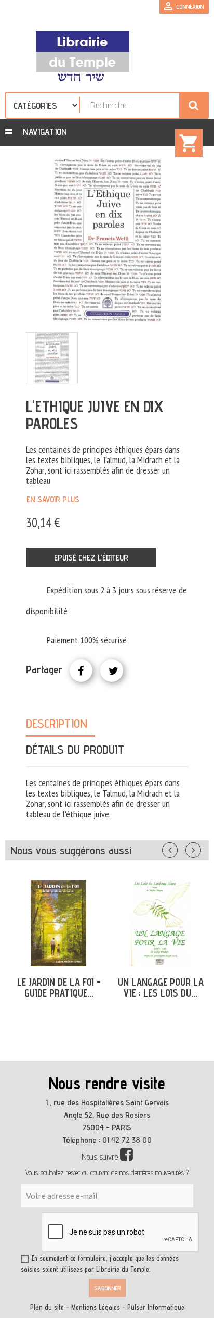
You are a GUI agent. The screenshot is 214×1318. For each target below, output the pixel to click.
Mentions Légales (95, 1307)
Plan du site (47, 1307)
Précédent (180, 848)
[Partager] (81, 670)
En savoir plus (52, 499)
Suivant (200, 848)
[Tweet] (111, 670)
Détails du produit (75, 749)
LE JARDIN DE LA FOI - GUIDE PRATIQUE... (59, 987)
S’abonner (107, 1288)
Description (56, 723)
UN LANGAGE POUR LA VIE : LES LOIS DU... (161, 987)
